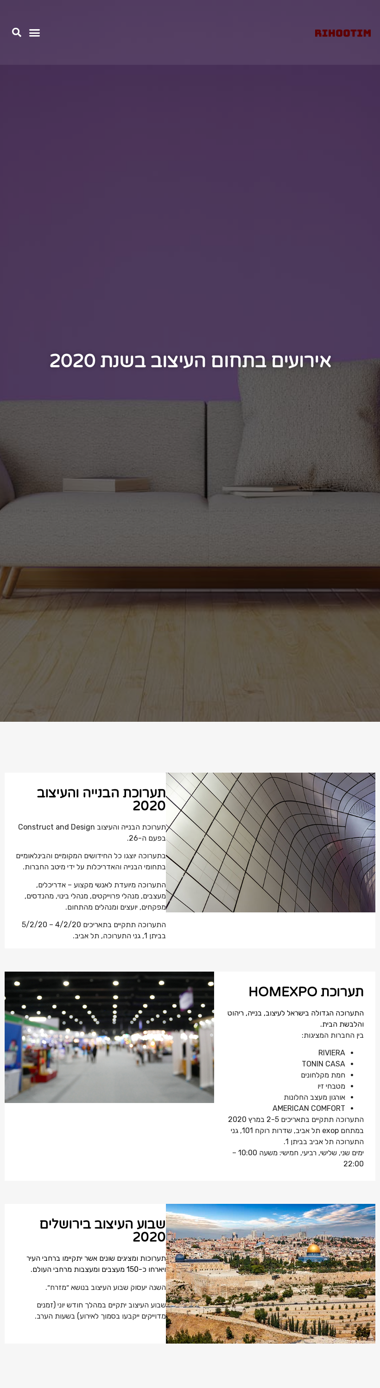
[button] (35, 32)
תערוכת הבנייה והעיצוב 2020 (101, 799)
